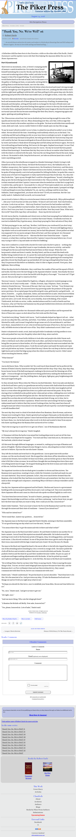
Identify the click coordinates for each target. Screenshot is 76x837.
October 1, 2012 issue (42, 612)
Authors (38, 804)
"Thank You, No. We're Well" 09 (13, 734)
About (38, 799)
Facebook (38, 822)
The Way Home (47, 774)
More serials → (26, 619)
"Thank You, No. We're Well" (12, 753)
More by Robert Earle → (10, 619)
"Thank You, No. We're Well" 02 (13, 750)
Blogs (38, 807)
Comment (38, 663)
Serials (22, 26)
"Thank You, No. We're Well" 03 (13, 748)
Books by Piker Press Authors (38, 810)
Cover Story (38, 789)
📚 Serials (15, 38)
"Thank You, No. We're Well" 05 (13, 742)
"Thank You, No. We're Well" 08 (13, 737)
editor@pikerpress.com (38, 835)
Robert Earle (11, 35)
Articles (38, 792)
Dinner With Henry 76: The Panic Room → (58, 631)
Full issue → (39, 619)
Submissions (38, 812)
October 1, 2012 (14, 26)
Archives (38, 801)
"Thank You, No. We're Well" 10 (13, 731)
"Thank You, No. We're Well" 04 (13, 745)
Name (38, 649)
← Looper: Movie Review (11, 631)
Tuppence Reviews (28, 777)
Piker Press (5, 26)
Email (38, 656)
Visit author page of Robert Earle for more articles (20, 721)
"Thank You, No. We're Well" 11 (13, 729)
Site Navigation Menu (38, 22)
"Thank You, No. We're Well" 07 (13, 740)
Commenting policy (38, 699)
